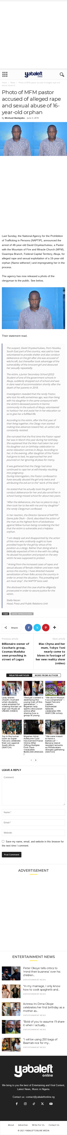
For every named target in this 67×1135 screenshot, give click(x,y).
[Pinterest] (46, 627)
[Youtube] (51, 1104)
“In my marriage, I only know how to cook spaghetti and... (41, 987)
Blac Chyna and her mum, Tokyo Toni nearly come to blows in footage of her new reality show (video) (50, 653)
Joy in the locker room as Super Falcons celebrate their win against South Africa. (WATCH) (11, 742)
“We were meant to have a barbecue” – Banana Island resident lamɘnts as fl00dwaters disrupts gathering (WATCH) (54, 744)
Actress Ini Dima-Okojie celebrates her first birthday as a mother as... (43, 1007)
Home (4, 82)
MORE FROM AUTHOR (46, 675)
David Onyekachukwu (22, 614)
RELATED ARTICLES (19, 675)
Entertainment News (34, 980)
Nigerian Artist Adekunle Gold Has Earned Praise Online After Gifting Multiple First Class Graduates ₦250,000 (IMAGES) (33, 745)
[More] (54, 627)
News (12, 82)
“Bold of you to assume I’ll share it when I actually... (44, 1023)
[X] (37, 627)
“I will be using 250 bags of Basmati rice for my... (40, 1041)
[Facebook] (28, 627)
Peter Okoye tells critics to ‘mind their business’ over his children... (41, 971)
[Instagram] (25, 1104)
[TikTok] (34, 1104)
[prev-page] (31, 760)
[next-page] (36, 760)
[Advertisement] (33, 34)
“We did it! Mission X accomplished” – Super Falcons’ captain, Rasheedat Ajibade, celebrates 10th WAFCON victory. (55, 705)
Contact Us (54, 1125)
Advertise (23, 1125)
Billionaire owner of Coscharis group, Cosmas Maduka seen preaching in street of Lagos (15, 651)
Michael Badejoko (15, 117)
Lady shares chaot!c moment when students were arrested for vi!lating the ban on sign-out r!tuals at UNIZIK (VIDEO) (12, 704)
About (11, 1125)
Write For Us (38, 1125)
